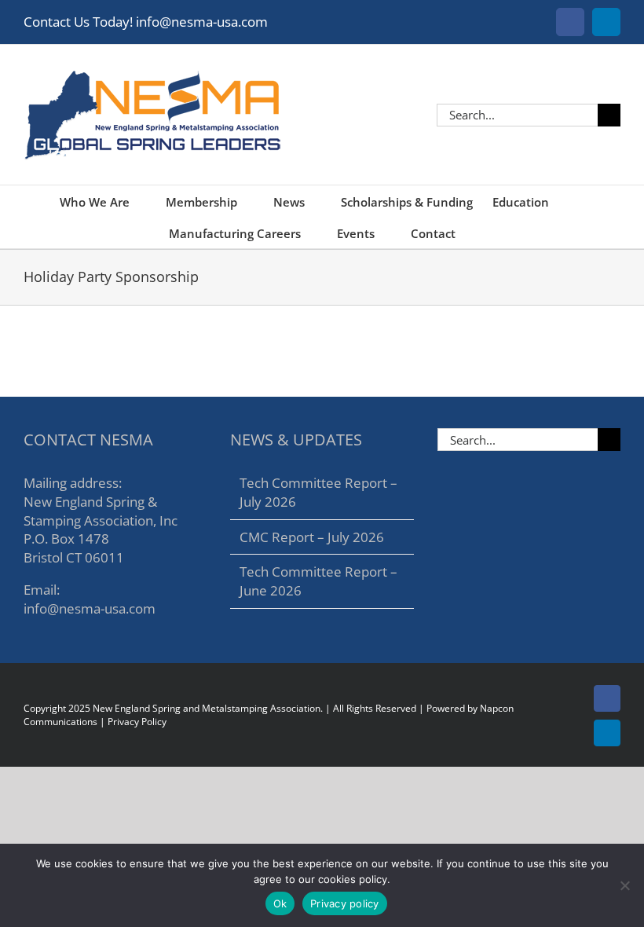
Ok (280, 903)
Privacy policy (344, 903)
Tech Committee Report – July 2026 (318, 492)
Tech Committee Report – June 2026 (318, 580)
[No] (624, 885)
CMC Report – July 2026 (312, 537)
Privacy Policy (137, 721)
